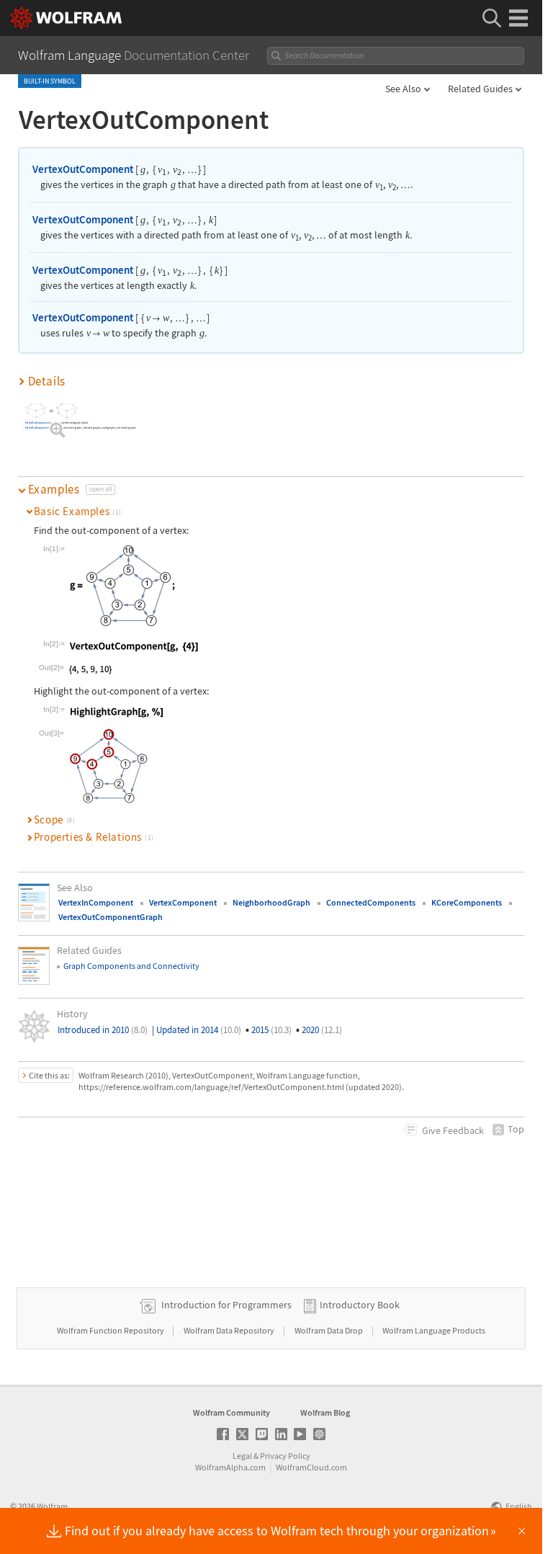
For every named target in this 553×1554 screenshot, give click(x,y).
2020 (322, 1030)
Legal (242, 1455)
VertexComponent (183, 902)
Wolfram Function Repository (111, 1330)
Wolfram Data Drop (329, 1330)
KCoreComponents (466, 902)
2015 (271, 1030)
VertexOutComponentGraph (110, 916)
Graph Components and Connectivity (131, 965)
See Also (403, 88)
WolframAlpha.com (230, 1467)
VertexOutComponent (82, 169)
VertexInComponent (95, 902)
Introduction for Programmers (226, 1304)
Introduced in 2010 (103, 1030)
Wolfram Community (231, 1412)
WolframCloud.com (311, 1467)
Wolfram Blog (325, 1412)
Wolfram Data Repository (230, 1330)
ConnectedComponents (370, 902)
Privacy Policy (285, 1455)
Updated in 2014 (198, 1030)
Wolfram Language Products (433, 1330)
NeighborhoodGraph (271, 902)
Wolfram (52, 1506)
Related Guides (480, 88)
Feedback (453, 1130)
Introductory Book (360, 1304)
